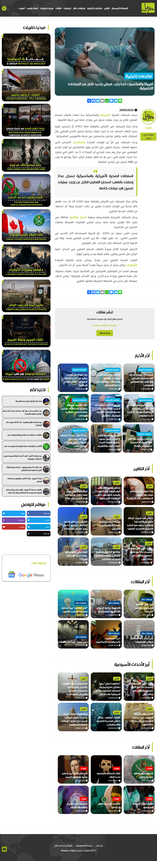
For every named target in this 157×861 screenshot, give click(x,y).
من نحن (99, 846)
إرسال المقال (104, 333)
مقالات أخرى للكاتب (148, 136)
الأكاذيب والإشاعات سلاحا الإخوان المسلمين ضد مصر (23, 446)
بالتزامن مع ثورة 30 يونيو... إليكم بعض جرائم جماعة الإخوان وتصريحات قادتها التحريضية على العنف (24, 491)
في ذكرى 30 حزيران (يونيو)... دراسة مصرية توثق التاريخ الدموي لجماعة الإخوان (24, 468)
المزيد (21, 8)
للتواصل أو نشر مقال (63, 846)
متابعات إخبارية (94, 8)
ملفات (58, 8)
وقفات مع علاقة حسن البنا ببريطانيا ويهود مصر (24, 435)
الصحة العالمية (78, 217)
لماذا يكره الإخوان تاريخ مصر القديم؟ (29, 401)
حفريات (148, 128)
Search (4, 8)
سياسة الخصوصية (84, 846)
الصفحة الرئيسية (120, 8)
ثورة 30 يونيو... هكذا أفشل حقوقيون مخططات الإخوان (24, 480)
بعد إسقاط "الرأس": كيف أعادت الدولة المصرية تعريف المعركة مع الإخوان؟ (22, 457)
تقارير (107, 8)
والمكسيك (78, 142)
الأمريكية (105, 115)
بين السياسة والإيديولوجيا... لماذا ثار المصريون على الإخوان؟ (24, 423)
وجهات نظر (79, 8)
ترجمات (67, 8)
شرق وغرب (32, 8)
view (152, 365)
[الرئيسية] (148, 8)
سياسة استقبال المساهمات (104, 325)
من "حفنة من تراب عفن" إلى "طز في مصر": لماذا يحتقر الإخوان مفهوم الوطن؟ (22, 412)
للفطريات (131, 265)
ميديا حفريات (46, 8)
